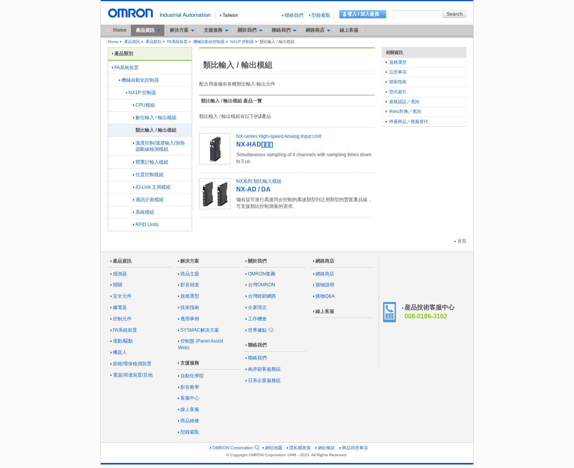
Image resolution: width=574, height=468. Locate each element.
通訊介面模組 (149, 199)
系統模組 (144, 212)
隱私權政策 (300, 447)
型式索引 (397, 91)
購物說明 (325, 285)
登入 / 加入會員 (363, 14)
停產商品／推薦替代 (408, 121)
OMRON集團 (261, 274)
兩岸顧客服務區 (264, 369)
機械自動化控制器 (209, 41)
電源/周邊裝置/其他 (133, 375)
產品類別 (153, 41)
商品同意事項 (355, 447)
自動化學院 (192, 376)
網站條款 (326, 447)
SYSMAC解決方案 (199, 330)
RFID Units (147, 224)
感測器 (120, 274)
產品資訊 (132, 41)
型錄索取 (321, 15)
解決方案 (189, 261)
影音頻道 (189, 285)
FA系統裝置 (177, 41)
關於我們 (257, 261)
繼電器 (120, 307)
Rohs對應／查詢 (404, 111)
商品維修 (189, 420)
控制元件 (122, 319)
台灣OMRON (261, 285)
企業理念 (257, 307)
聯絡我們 (294, 15)
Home (120, 30)
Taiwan (230, 15)
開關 (117, 285)
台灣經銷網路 (262, 296)
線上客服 (349, 30)
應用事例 (189, 319)
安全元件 (122, 296)
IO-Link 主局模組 (153, 187)
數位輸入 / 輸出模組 (155, 117)
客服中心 (189, 398)
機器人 (120, 352)
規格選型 (397, 62)
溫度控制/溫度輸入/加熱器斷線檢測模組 (160, 146)
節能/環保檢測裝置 (132, 363)
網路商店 (325, 261)
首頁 (462, 241)
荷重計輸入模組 (151, 162)
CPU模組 (145, 105)
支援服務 (189, 363)
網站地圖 (273, 447)
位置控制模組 (149, 174)
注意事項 (397, 72)
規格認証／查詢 (403, 101)
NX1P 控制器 (242, 41)
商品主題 (189, 274)
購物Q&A (325, 296)
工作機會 (257, 319)
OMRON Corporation (232, 447)
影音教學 (189, 387)
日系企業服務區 (264, 380)
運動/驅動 (123, 341)
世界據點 (257, 330)
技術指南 (397, 81)
